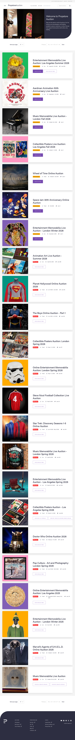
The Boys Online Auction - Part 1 (49, 313)
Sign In (65, 1)
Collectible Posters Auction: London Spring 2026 (51, 342)
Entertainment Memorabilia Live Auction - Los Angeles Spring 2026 (50, 480)
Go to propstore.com (57, 1)
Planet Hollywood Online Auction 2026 (50, 285)
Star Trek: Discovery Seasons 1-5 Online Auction (49, 425)
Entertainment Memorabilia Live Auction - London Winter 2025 (49, 620)
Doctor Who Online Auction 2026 (49, 536)
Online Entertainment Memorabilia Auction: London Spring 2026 (50, 369)
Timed (45, 176)
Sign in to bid (38, 71)
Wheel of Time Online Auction (48, 173)
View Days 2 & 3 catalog (40, 518)
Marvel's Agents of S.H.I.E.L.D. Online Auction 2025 (48, 648)
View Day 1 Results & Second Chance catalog (60, 518)
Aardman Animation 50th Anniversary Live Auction (46, 89)
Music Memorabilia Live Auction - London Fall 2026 (50, 117)
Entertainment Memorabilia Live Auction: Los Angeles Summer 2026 (51, 61)
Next (63, 44)
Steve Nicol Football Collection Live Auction (51, 397)
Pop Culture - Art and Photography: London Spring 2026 (51, 564)
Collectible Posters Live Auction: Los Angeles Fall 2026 (49, 145)
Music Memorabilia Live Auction (49, 676)
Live (44, 66)
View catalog (50, 71)
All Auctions (17, 722)
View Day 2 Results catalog (58, 684)
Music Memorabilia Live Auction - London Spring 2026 (50, 452)
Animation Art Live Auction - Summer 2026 (47, 257)
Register (70, 1)
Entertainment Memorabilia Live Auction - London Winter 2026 (49, 229)
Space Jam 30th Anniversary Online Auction (51, 201)
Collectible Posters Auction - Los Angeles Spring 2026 (49, 508)
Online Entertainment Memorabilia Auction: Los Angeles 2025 (50, 592)
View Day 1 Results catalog (41, 684)
